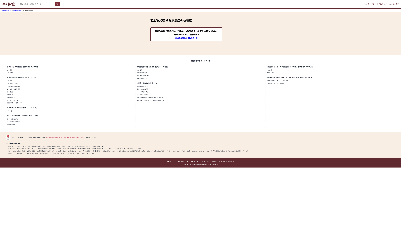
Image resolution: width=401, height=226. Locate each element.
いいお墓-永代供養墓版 (13, 86)
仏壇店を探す (369, 4)
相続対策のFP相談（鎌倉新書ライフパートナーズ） (151, 97)
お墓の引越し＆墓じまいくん (15, 103)
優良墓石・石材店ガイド (14, 100)
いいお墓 (9, 81)
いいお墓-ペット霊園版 (13, 89)
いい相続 (139, 70)
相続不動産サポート (142, 86)
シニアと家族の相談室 (13, 122)
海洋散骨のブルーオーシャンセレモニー (278, 81)
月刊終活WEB (11, 124)
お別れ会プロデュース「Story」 (276, 83)
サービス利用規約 (179, 161)
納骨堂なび (10, 94)
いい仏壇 (9, 111)
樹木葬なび (10, 92)
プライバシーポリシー (193, 161)
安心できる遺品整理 (142, 89)
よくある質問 (394, 4)
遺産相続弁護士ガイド (143, 75)
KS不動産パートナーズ (143, 94)
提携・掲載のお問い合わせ (226, 161)
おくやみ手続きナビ (12, 119)
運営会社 (169, 161)
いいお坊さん (11, 73)
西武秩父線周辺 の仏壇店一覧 (186, 38)
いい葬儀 (9, 70)
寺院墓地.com (11, 97)
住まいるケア (270, 73)
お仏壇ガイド (382, 4)
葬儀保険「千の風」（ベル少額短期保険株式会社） (151, 100)
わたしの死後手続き (142, 92)
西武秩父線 (17, 10)
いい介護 (269, 70)
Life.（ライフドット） (13, 83)
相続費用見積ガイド (142, 73)
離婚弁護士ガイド (142, 78)
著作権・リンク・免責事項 (209, 161)
